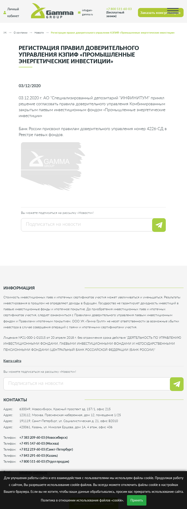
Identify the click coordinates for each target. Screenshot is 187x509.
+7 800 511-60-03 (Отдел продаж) (44, 461)
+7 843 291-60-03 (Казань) (38, 455)
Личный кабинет (13, 12)
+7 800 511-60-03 (119, 12)
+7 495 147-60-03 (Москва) (39, 443)
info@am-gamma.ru (87, 12)
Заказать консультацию (160, 12)
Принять (136, 500)
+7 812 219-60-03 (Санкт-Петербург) (46, 449)
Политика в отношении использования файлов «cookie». (82, 500)
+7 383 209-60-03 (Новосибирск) (43, 437)
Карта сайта (12, 361)
